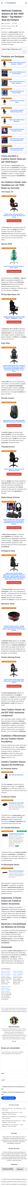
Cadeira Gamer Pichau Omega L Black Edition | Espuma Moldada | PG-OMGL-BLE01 (14, 681)
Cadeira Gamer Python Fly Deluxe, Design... (17, 91)
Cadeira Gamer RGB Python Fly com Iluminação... (17, 72)
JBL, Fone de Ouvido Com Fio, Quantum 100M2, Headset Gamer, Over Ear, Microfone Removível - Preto (17, 775)
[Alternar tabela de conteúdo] (23, 51)
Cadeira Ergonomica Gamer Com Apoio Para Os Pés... (17, 139)
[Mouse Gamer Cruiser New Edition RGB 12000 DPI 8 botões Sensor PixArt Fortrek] (14, 411)
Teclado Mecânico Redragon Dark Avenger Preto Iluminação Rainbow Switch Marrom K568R (17, 834)
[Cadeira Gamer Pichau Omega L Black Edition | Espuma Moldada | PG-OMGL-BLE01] (14, 670)
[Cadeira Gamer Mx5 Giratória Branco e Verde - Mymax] (14, 257)
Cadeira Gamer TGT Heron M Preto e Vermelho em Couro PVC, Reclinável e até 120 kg (14, 215)
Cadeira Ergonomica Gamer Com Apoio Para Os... (17, 130)
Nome (3, 1073)
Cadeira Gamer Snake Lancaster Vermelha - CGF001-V (16, 63)
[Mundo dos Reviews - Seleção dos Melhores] (10, 3)
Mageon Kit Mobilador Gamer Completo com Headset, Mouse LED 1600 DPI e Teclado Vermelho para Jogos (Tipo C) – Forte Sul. (14, 522)
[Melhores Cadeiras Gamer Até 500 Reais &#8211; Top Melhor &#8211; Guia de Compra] (7, 993)
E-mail (3, 1080)
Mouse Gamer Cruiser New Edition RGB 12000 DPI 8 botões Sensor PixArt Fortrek (14, 421)
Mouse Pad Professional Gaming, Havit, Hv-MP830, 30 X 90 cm (17, 871)
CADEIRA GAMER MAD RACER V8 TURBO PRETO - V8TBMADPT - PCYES (14, 317)
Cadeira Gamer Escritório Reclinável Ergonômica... (17, 111)
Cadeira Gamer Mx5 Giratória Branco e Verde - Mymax (14, 267)
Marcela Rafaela (6, 23)
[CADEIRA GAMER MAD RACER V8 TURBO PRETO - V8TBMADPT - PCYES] (14, 307)
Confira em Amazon (14, 220)
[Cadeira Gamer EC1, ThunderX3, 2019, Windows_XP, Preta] (14, 460)
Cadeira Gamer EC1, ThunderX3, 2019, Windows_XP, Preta (14, 469)
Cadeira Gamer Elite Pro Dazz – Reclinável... (17, 120)
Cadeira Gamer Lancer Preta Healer (16, 101)
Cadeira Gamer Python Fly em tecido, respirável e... (17, 82)
